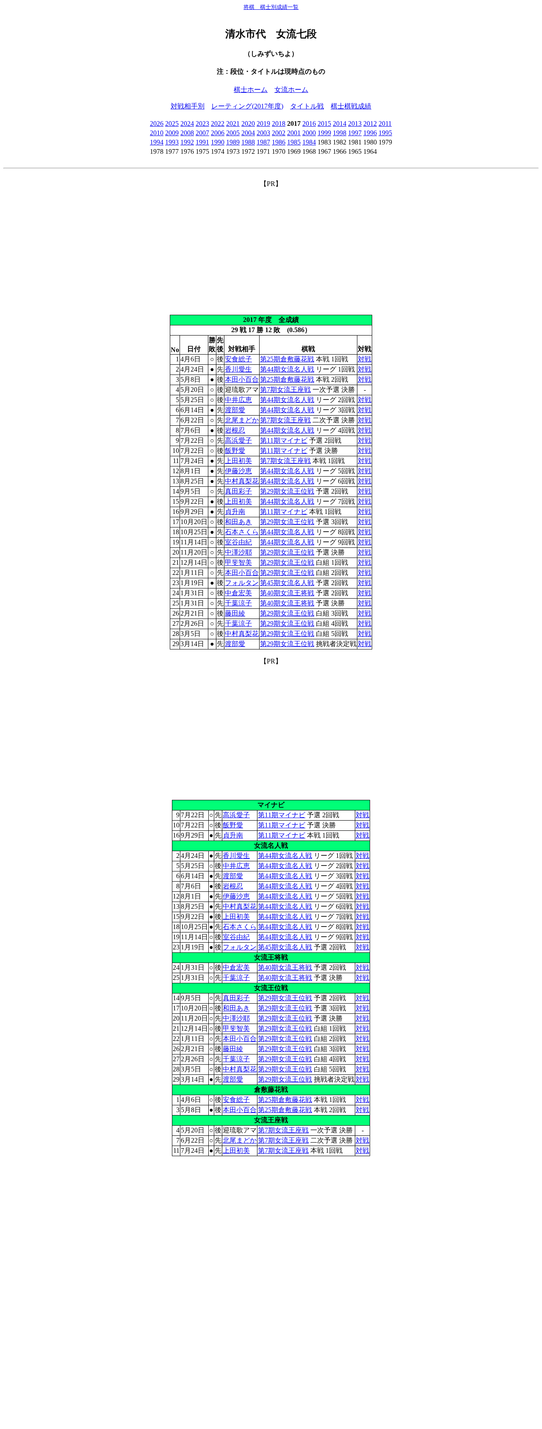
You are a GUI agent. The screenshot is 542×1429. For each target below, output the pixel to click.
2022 (217, 123)
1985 (294, 142)
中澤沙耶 (238, 552)
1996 (370, 132)
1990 (217, 142)
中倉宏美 (238, 593)
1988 (248, 142)
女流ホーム (291, 89)
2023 (202, 123)
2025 (172, 123)
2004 (248, 132)
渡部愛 (235, 409)
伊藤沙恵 (238, 470)
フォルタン (242, 582)
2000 (309, 132)
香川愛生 (238, 369)
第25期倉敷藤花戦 (287, 359)
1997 (355, 132)
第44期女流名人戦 (287, 369)
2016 (309, 123)
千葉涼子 (238, 603)
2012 (370, 123)
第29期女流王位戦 (287, 491)
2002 (278, 132)
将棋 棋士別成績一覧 (271, 7)
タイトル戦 (307, 106)
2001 (294, 132)
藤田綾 (235, 613)
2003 (263, 132)
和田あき (238, 521)
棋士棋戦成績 (351, 106)
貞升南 (235, 511)
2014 (339, 123)
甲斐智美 (238, 562)
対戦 (364, 359)
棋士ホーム (251, 89)
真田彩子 (238, 491)
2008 (187, 132)
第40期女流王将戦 (287, 593)
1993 (172, 142)
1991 (202, 142)
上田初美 (238, 460)
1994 (156, 142)
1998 (339, 132)
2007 (202, 132)
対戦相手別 (188, 106)
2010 (156, 132)
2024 (187, 123)
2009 (172, 132)
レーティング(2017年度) (247, 106)
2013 (355, 123)
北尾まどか (242, 420)
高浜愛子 (238, 440)
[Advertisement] (271, 248)
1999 (324, 132)
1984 (309, 142)
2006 (217, 132)
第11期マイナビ (283, 440)
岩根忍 (235, 430)
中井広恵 (238, 399)
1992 (187, 142)
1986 (278, 142)
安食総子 (238, 359)
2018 (278, 123)
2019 (263, 123)
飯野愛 (235, 450)
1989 (233, 142)
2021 (233, 123)
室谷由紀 (238, 542)
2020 (248, 123)
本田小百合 (242, 379)
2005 (233, 132)
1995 (385, 132)
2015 (324, 123)
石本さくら (242, 532)
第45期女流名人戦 (287, 582)
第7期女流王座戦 (285, 389)
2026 (156, 123)
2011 (385, 123)
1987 (263, 142)
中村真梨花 (242, 481)
